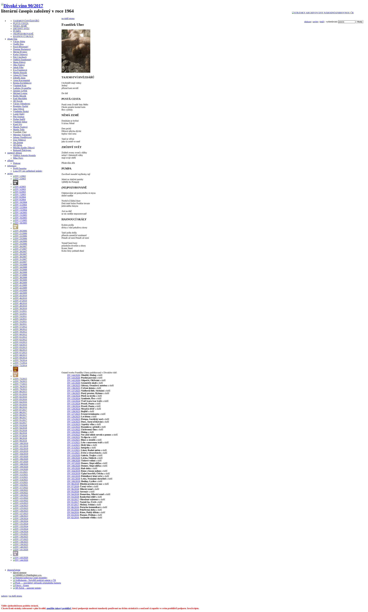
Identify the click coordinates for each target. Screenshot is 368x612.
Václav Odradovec (21, 103)
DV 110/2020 (73, 455)
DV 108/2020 (73, 460)
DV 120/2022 (73, 432)
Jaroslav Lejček (20, 90)
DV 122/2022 (73, 427)
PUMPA (17, 31)
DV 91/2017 (73, 502)
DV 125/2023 (73, 419)
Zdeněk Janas (19, 78)
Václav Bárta (19, 41)
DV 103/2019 (73, 473)
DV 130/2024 (73, 406)
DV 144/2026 (73, 375)
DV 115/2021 (73, 442)
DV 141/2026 (73, 383)
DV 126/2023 (73, 416)
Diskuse (16, 163)
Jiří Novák (18, 101)
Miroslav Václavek (21, 135)
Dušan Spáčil (19, 119)
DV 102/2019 (73, 476)
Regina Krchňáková (22, 83)
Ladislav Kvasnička (22, 88)
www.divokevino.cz (190, 601)
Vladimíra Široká (21, 111)
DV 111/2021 (73, 453)
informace (11, 166)
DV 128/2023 (73, 411)
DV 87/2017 (73, 504)
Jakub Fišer (18, 67)
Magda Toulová (20, 127)
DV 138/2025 (73, 388)
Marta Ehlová (19, 62)
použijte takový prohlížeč (59, 608)
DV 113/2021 (73, 447)
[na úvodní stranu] (22, 5)
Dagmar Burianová (21, 49)
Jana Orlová (18, 109)
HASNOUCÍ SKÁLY (23, 36)
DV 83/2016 (73, 515)
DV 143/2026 (73, 377)
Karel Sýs (17, 124)
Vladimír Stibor (20, 122)
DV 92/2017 (73, 499)
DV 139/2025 (73, 385)
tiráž (322, 21)
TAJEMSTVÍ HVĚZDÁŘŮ (26, 21)
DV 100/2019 (73, 481)
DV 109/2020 (73, 458)
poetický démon (14, 153)
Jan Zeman (18, 142)
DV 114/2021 (73, 445)
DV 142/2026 (73, 380)
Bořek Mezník (19, 96)
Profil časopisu (19, 168)
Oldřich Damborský (22, 59)
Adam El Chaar (20, 75)
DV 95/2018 (73, 491)
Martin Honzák (20, 72)
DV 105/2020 (73, 468)
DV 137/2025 (73, 390)
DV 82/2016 (73, 517)
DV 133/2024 (73, 398)
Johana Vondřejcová (22, 137)
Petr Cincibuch (20, 57)
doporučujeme (13, 570)
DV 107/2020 (73, 463)
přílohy (10, 160)
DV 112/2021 (73, 450)
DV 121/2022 (73, 429)
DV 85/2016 (73, 510)
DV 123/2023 (73, 424)
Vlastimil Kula (19, 85)
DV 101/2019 (73, 478)
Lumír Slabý (18, 114)
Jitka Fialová (19, 65)
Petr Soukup (18, 116)
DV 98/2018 (73, 484)
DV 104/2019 (73, 471)
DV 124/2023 (73, 422)
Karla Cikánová (20, 54)
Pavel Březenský (20, 46)
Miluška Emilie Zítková (23, 147)
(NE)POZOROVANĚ (23, 34)
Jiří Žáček (17, 145)
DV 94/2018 (73, 494)
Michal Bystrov (20, 52)
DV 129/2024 (73, 409)
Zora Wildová (19, 140)
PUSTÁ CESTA (20, 23)
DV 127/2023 (73, 414)
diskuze (307, 21)
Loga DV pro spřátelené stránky (27, 171)
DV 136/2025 (73, 393)
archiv (315, 21)
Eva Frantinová (20, 70)
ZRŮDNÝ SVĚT (21, 28)
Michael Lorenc (20, 93)
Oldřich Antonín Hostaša (24, 155)
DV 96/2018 (73, 489)
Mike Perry (18, 158)
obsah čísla (12, 39)
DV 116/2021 (73, 440)
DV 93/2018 (73, 497)
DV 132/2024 (73, 401)
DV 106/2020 (73, 466)
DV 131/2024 (73, 403)
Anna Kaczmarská (21, 80)
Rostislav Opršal (20, 106)
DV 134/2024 (73, 396)
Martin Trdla (18, 129)
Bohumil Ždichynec (22, 150)
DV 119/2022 (73, 434)
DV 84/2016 (73, 512)
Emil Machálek (20, 98)
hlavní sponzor (19, 572)
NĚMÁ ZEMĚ (20, 26)
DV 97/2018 (73, 486)
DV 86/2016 (73, 507)
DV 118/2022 (73, 437)
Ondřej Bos (18, 44)
